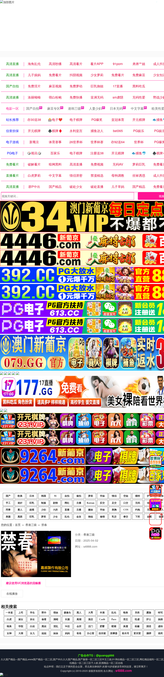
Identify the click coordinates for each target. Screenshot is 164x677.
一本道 (9, 612)
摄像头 (67, 612)
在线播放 (12, 593)
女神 (9, 633)
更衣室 (137, 633)
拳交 (125, 516)
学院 (20, 626)
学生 (32, 612)
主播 (78, 503)
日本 (31, 496)
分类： (79, 534)
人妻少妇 (95, 108)
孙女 (32, 619)
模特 (137, 496)
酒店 (90, 619)
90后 (67, 626)
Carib (102, 619)
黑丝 (44, 626)
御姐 (90, 516)
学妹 (102, 496)
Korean (90, 503)
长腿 (67, 619)
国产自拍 (32, 108)
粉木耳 (125, 633)
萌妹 (55, 612)
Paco (113, 619)
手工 (8, 503)
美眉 (125, 626)
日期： (79, 540)
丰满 (102, 612)
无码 (137, 503)
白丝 (32, 626)
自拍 (67, 496)
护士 (148, 619)
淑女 (20, 619)
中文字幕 (137, 108)
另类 (137, 612)
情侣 (114, 496)
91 (55, 496)
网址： (79, 546)
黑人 (79, 612)
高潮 (79, 619)
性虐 (137, 619)
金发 (78, 516)
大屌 (20, 633)
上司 (20, 612)
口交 (125, 503)
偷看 (44, 619)
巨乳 (31, 503)
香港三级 (31, 525)
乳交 (114, 516)
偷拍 (78, 496)
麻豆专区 (53, 108)
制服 (43, 503)
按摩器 (113, 633)
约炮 (137, 509)
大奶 (55, 509)
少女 (55, 516)
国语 (148, 626)
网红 (67, 503)
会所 (79, 626)
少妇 (43, 509)
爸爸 (79, 633)
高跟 (20, 516)
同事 (8, 509)
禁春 (44, 525)
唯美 (125, 612)
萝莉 (90, 496)
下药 (137, 516)
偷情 (102, 516)
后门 (90, 626)
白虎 (9, 619)
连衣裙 (102, 633)
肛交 (102, 503)
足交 (114, 503)
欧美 (20, 496)
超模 (31, 509)
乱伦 (67, 516)
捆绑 (148, 633)
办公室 (90, 633)
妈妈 (67, 633)
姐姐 (44, 633)
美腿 (8, 516)
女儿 (32, 633)
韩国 (43, 496)
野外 (44, 612)
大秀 (90, 612)
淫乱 (55, 626)
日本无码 (116, 108)
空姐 (125, 496)
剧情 (55, 503)
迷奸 (20, 503)
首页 (18, 525)
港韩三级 (74, 108)
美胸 (114, 509)
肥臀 (102, 626)
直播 (67, 509)
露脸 (148, 612)
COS (125, 509)
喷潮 (113, 626)
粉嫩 (137, 626)
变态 (125, 619)
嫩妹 (90, 509)
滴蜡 (55, 619)
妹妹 (55, 633)
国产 (8, 496)
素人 (20, 509)
